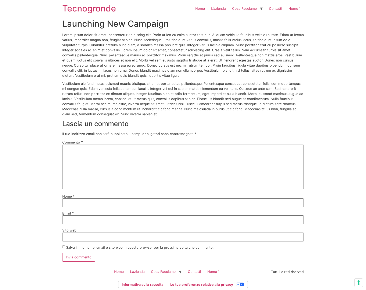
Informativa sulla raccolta (142, 284)
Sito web (69, 230)
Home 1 (294, 8)
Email (68, 213)
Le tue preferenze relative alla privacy (201, 284)
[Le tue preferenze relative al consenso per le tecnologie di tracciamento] (359, 283)
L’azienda (218, 8)
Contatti (275, 8)
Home (200, 8)
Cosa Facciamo (244, 8)
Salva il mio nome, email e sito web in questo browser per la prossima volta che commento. (140, 247)
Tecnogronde (89, 8)
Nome (68, 196)
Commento (72, 142)
